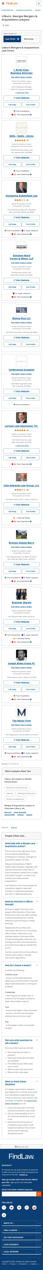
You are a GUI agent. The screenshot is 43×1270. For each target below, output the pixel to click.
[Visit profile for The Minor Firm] (21, 712)
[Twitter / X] (19, 1207)
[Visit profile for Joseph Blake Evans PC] (21, 655)
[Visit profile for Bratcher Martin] (21, 594)
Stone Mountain (20, 812)
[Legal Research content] (38, 1244)
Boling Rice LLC (21, 318)
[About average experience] (31, 114)
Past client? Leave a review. (21, 77)
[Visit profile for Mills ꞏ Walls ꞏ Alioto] (21, 127)
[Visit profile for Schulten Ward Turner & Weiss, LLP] (21, 247)
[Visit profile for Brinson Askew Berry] (21, 534)
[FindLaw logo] (12, 3)
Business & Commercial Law (17, 788)
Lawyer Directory (7, 10)
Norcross (7, 812)
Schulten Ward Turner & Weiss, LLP (21, 257)
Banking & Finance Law (26, 793)
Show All (5, 827)
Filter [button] (7, 25)
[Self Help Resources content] (38, 1237)
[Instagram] (27, 1207)
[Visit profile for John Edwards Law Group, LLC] (21, 477)
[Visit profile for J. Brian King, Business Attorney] (21, 61)
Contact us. (23, 1175)
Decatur (29, 815)
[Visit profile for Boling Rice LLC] (21, 310)
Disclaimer (23, 1264)
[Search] (38, 3)
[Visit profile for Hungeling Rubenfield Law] (21, 187)
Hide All (14, 827)
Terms (4, 1264)
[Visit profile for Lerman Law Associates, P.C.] (21, 417)
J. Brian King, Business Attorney (21, 71)
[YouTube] (11, 1207)
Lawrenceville (9, 815)
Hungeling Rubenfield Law (21, 195)
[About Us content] (38, 1223)
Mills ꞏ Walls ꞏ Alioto (21, 135)
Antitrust (10, 793)
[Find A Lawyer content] (38, 1230)
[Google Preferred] (4, 1215)
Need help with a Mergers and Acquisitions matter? (20, 844)
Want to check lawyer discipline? (15, 1082)
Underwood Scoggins (21, 369)
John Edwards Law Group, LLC (21, 485)
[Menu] (3, 3)
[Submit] (38, 1193)
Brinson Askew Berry (21, 542)
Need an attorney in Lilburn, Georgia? (19, 902)
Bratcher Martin (21, 602)
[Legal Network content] (38, 1251)
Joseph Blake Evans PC (21, 663)
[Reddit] (34, 1207)
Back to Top (22, 1147)
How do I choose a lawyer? (18, 965)
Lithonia (20, 815)
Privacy (13, 1264)
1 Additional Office (22, 93)
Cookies (34, 1264)
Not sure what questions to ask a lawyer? (18, 1041)
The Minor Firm (21, 720)
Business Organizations (15, 799)
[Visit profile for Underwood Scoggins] (21, 361)
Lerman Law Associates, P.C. (21, 425)
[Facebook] (4, 1207)
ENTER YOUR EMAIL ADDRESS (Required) (17, 1190)
